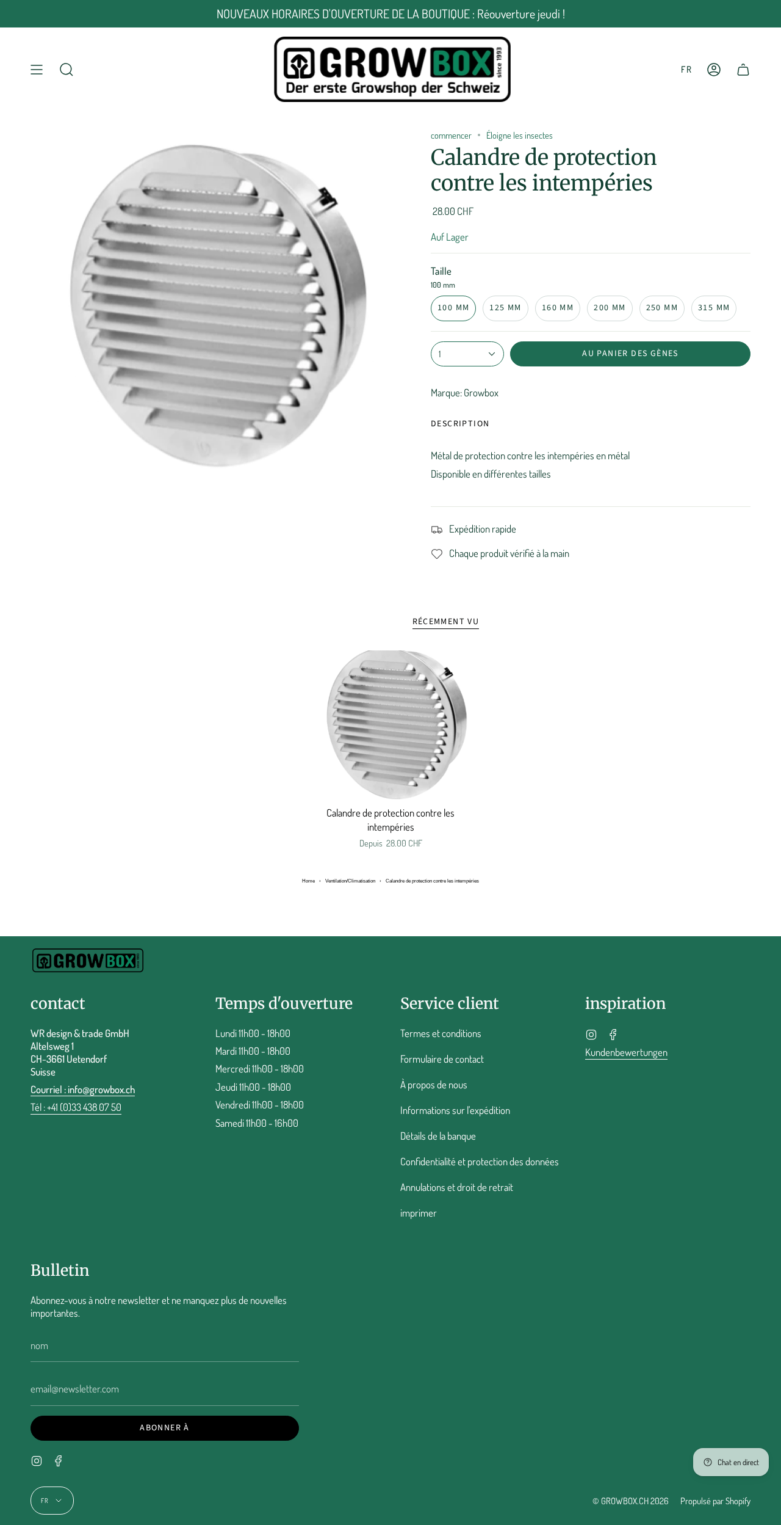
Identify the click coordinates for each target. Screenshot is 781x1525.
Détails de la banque (438, 1135)
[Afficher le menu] (36, 69)
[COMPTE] (714, 69)
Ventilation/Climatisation (350, 881)
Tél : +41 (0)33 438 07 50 (76, 1107)
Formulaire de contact (442, 1058)
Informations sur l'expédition (455, 1110)
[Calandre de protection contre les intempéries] (390, 724)
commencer (451, 134)
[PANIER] (743, 69)
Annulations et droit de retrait (456, 1187)
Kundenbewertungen (626, 1052)
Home (308, 881)
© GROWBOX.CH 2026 (630, 1500)
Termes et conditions (440, 1033)
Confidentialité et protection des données (479, 1161)
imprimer (418, 1212)
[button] (66, 69)
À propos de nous (433, 1084)
